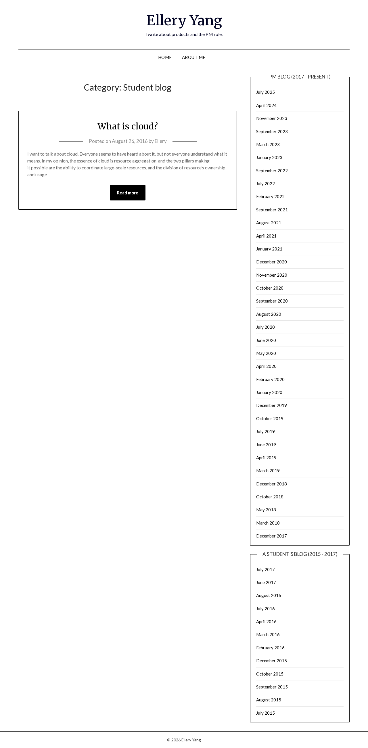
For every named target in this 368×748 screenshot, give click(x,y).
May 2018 (266, 509)
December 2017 (271, 535)
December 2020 (271, 261)
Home (165, 57)
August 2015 (268, 699)
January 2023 (269, 157)
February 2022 (270, 196)
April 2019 (266, 457)
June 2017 (266, 582)
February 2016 (270, 647)
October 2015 (269, 673)
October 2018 (269, 496)
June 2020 (266, 340)
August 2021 (268, 222)
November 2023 (271, 118)
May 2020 (266, 353)
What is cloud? (127, 126)
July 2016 (265, 608)
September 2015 (272, 686)
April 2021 (266, 235)
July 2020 (265, 327)
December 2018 (271, 483)
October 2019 (269, 418)
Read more (127, 192)
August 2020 (268, 314)
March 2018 (268, 522)
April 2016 (266, 621)
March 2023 (268, 144)
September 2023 (272, 131)
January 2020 (269, 392)
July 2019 (265, 431)
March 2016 (268, 634)
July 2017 (265, 569)
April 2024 (266, 105)
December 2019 (271, 405)
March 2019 (268, 470)
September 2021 (272, 209)
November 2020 (271, 275)
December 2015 (271, 660)
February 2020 (270, 379)
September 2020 (272, 300)
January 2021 (269, 248)
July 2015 (265, 713)
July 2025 (265, 92)
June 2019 (266, 444)
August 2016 (268, 595)
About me (194, 57)
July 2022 (265, 183)
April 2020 (266, 366)
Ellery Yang (184, 20)
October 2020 (269, 287)
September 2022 (272, 170)
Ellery (161, 141)
